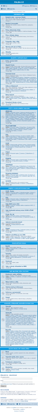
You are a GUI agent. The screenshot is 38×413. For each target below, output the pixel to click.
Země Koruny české (11, 322)
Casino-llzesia (24, 401)
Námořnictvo (30, 153)
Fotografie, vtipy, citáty (12, 41)
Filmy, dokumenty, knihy (13, 30)
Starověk (8, 306)
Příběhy (13, 119)
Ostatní (8, 122)
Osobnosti (9, 261)
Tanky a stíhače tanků (20, 113)
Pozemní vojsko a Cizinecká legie (19, 159)
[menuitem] (5, 6)
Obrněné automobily (30, 145)
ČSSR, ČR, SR (10, 214)
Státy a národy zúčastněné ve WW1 (16, 266)
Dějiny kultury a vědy (12, 282)
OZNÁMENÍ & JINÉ (19, 14)
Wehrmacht (21, 117)
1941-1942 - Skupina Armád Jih (17, 82)
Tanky (22, 145)
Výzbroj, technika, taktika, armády (26, 324)
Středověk (9, 312)
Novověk (8, 329)
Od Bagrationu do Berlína (17, 77)
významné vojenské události (29, 315)
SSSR (7, 143)
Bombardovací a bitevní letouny (13, 115)
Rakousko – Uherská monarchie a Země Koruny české (19, 339)
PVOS (32, 192)
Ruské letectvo (10, 147)
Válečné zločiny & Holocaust (14, 287)
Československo (32, 276)
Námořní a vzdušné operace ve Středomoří (16, 90)
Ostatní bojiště (10, 249)
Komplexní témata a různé (13, 102)
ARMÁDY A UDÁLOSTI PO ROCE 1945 (19, 188)
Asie (8, 318)
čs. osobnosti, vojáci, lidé (26, 176)
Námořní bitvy (14, 248)
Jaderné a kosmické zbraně (14, 222)
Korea (12, 238)
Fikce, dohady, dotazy (12, 35)
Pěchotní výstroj (27, 257)
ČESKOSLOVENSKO (12, 173)
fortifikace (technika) (22, 323)
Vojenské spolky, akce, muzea (15, 357)
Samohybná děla (15, 145)
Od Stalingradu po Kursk (22, 78)
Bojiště (8, 246)
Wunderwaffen (28, 119)
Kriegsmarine (14, 117)
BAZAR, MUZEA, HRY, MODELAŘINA (19, 348)
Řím (12, 308)
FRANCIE (8, 158)
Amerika (25, 316)
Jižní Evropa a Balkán (28, 89)
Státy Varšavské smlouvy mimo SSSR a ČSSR (19, 210)
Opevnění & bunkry (18, 161)
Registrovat (13, 375)
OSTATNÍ (8, 181)
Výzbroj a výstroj (16, 200)
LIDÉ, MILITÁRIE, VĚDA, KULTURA (19, 271)
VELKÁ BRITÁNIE (11, 126)
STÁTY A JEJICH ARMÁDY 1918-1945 (19, 108)
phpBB (14, 407)
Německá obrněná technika (27, 112)
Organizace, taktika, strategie (26, 193)
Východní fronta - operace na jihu (26, 79)
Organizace (33, 118)
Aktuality (8, 52)
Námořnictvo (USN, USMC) (25, 139)
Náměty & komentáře (12, 23)
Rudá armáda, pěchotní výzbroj (18, 144)
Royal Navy (23, 127)
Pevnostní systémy (27, 342)
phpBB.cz (23, 409)
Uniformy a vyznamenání (13, 292)
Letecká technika (18, 217)
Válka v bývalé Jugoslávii (28, 238)
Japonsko (19, 276)
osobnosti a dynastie (12, 316)
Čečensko (18, 238)
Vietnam (24, 237)
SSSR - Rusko (10, 191)
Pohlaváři (27, 118)
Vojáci (8, 119)
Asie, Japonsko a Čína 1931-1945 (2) (28, 98)
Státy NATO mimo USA (12, 204)
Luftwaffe (30, 113)
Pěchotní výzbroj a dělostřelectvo (13, 257)
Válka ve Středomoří (12, 86)
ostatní (20, 316)
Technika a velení (20, 341)
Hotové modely (15, 369)
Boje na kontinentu (15, 97)
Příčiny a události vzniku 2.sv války (20, 69)
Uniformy (28, 117)
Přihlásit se (4, 375)
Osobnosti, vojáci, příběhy (14, 274)
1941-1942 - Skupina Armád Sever (14, 81)
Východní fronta (10, 73)
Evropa (24, 320)
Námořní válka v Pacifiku (27, 97)
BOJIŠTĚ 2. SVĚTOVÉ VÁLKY (19, 58)
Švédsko (21, 231)
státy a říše (18, 315)
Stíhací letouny (25, 115)
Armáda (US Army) (15, 136)
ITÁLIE (8, 152)
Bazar (7, 351)
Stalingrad (14, 79)
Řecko (16, 308)
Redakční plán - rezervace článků (15, 17)
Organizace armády (28, 217)
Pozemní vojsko (15, 127)
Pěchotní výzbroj (15, 112)
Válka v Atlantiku (13, 68)
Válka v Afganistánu (15, 237)
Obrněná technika (15, 183)
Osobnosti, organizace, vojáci (16, 118)
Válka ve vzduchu (23, 68)
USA (7, 134)
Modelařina (9, 367)
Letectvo (23, 153)
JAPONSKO (9, 165)
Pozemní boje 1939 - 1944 (17, 67)
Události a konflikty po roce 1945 (15, 235)
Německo (9, 278)
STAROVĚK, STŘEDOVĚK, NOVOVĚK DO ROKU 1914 (19, 303)
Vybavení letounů (14, 116)
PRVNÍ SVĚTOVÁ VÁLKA (19, 243)
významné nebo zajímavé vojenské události (24, 333)
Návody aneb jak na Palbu (13, 47)
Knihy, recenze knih (11, 61)
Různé (22, 116)
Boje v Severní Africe (16, 89)
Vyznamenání (20, 119)
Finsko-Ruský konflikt (32, 82)
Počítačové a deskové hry (13, 362)
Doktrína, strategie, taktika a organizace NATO (22, 205)
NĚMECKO (9, 111)
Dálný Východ (10, 94)
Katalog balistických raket (18, 224)
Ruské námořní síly (20, 147)
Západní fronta (10, 65)
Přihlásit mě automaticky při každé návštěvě (22, 384)
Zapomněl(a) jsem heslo (6, 384)
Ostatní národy (23, 308)
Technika (8, 253)
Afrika (12, 315)
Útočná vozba (24, 174)
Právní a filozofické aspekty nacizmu (26, 120)
